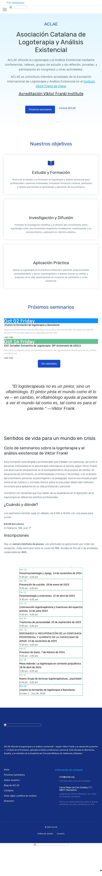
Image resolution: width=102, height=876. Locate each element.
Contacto (61, 834)
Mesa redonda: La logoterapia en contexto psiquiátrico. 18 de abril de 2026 (50, 665)
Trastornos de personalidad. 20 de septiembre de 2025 (50, 622)
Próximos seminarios (40, 109)
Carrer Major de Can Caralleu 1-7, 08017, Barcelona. (75, 788)
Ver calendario (49, 363)
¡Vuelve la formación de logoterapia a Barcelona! (32, 325)
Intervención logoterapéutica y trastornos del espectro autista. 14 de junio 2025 (50, 609)
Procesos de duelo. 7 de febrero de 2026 (42, 652)
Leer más (8, 337)
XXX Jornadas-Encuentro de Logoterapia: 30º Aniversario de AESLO (42, 346)
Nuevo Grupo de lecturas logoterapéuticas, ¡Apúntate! (50, 679)
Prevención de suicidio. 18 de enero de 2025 (44, 584)
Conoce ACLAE (67, 108)
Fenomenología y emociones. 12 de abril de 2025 (47, 596)
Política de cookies (45, 834)
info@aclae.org (18, 2)
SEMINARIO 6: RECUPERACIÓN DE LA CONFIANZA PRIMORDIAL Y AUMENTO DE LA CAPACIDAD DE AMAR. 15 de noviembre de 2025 (50, 637)
